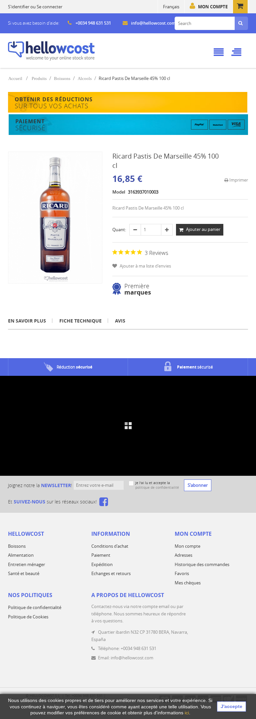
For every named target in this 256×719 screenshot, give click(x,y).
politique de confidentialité (157, 487)
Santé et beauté (23, 573)
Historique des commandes (202, 564)
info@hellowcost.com (153, 23)
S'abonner (198, 485)
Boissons (62, 78)
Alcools (85, 78)
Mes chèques (188, 583)
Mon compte (213, 7)
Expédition (102, 564)
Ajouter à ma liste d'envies (145, 266)
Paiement (100, 555)
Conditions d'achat (109, 546)
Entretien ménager (26, 564)
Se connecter (49, 7)
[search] (240, 23)
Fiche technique (80, 321)
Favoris (182, 573)
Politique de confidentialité (34, 607)
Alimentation (21, 555)
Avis (120, 321)
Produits (39, 78)
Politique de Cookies (28, 617)
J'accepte (231, 706)
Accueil (15, 78)
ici (187, 712)
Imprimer (238, 180)
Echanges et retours (111, 573)
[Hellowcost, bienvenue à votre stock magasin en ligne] (51, 51)
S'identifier (18, 7)
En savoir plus (27, 321)
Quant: (119, 230)
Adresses (183, 555)
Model (118, 192)
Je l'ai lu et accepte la (157, 485)
